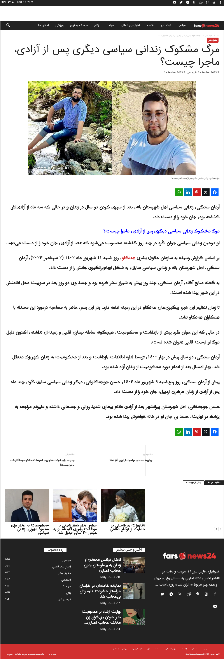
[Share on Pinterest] (197, 192)
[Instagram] (214, 3)
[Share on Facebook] (215, 192)
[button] (5, 25)
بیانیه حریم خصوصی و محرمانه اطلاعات (29, 654)
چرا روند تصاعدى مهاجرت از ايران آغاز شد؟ (131, 460)
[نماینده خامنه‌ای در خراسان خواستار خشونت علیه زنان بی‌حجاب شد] (134, 591)
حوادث (110, 25)
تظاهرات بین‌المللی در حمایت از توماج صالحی (127, 527)
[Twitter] (181, 3)
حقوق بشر (209, 35)
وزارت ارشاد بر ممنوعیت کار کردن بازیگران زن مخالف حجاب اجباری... (101, 617)
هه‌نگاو (128, 258)
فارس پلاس (64, 599)
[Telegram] (187, 3)
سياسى (182, 25)
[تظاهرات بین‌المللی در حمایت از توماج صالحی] (123, 505)
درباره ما (9, 654)
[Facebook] (220, 3)
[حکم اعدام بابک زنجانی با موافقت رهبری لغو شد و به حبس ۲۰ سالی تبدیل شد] (75, 505)
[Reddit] (200, 3)
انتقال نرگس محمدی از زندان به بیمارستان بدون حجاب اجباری (102, 565)
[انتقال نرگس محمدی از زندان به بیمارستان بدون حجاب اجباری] (134, 565)
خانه (218, 35)
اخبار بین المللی (130, 25)
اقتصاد (150, 25)
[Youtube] (174, 3)
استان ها (43, 25)
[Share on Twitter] (206, 192)
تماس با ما (52, 654)
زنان (96, 25)
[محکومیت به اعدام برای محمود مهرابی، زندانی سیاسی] (27, 505)
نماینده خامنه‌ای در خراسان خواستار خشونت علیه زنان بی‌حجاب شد (100, 591)
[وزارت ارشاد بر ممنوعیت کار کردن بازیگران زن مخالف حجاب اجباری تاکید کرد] (134, 617)
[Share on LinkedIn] (188, 192)
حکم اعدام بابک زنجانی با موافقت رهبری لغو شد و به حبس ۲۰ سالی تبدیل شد (75, 529)
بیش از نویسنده (193, 483)
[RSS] (194, 3)
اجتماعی (166, 25)
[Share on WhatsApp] (179, 192)
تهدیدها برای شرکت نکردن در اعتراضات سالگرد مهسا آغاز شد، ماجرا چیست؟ (42, 462)
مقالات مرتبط (214, 483)
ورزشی (59, 25)
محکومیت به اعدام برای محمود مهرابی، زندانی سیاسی (30, 529)
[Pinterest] (207, 3)
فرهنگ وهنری (79, 25)
